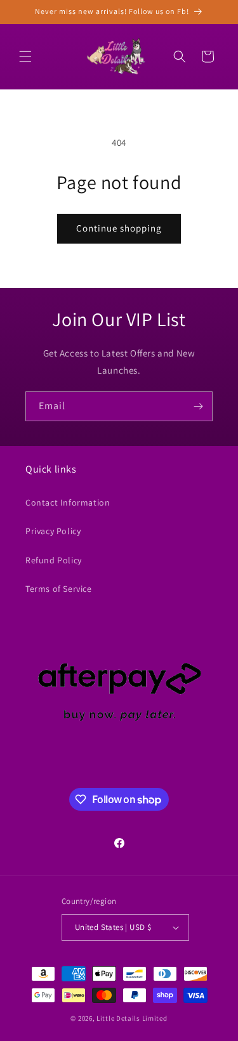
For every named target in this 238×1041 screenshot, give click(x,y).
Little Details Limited (131, 1018)
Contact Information (67, 502)
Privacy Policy (53, 531)
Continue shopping (119, 228)
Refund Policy (53, 560)
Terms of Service (58, 588)
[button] (25, 56)
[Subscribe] (198, 406)
